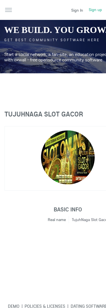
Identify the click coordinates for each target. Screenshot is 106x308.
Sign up (95, 9)
